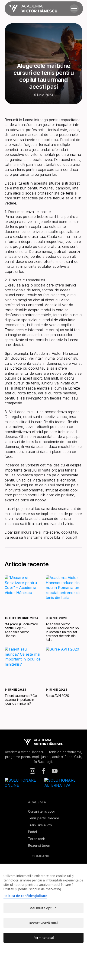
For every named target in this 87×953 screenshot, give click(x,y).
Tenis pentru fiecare (43, 818)
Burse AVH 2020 (57, 696)
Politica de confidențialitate (25, 895)
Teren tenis (36, 839)
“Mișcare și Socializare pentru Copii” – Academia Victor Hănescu (21, 630)
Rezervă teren (39, 845)
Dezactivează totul (43, 923)
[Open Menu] (74, 8)
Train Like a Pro (40, 825)
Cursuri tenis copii (41, 811)
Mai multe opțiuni (43, 908)
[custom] (32, 771)
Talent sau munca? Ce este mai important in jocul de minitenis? (21, 699)
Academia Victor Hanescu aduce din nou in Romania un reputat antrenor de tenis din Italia (63, 632)
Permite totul (43, 937)
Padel (32, 832)
